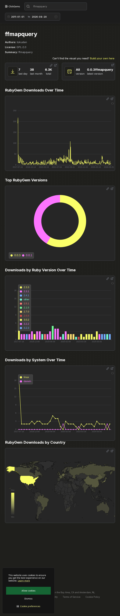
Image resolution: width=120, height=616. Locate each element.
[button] (28, 606)
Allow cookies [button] (28, 590)
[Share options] (51, 65)
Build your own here (102, 58)
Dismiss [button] (28, 598)
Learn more (24, 580)
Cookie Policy (92, 597)
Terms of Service (71, 597)
